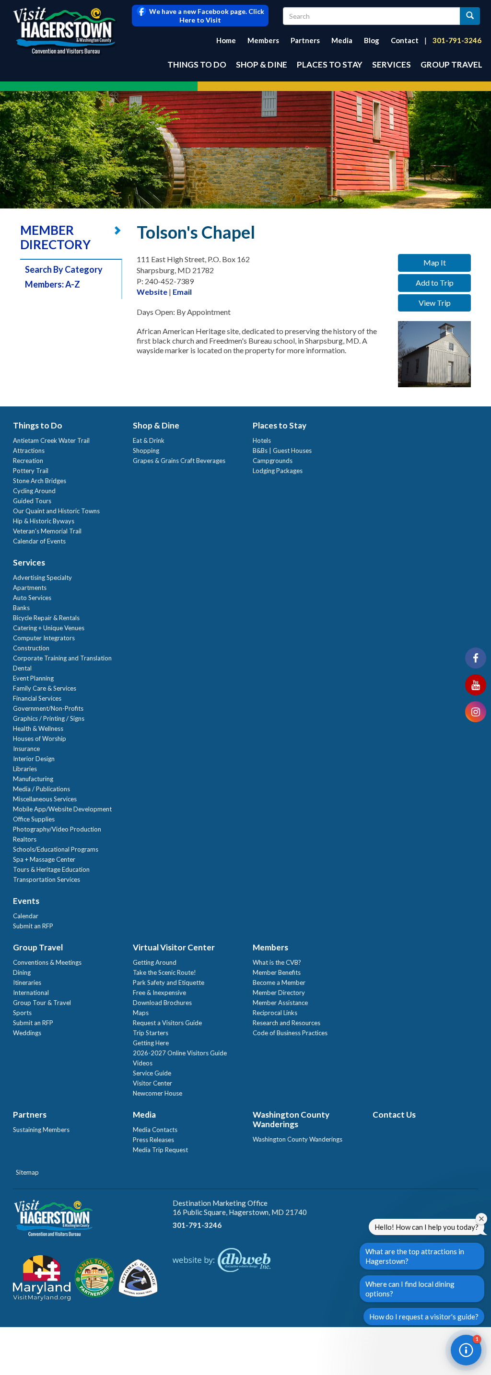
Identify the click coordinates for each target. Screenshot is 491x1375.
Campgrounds (272, 460)
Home (226, 40)
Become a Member (279, 982)
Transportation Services (46, 879)
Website (152, 291)
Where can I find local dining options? (410, 1289)
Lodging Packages (278, 470)
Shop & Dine (261, 64)
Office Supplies (34, 819)
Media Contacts (155, 1129)
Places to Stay (329, 64)
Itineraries (27, 982)
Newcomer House (157, 1093)
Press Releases (153, 1140)
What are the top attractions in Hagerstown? (414, 1256)
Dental (22, 668)
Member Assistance (280, 1002)
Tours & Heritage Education (51, 869)
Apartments (30, 587)
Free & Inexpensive (159, 992)
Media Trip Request (160, 1150)
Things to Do (196, 64)
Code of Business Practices (290, 1033)
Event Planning (33, 678)
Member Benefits (277, 972)
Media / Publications (41, 789)
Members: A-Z (52, 284)
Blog (371, 40)
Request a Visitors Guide (167, 1023)
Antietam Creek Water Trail (51, 440)
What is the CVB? (277, 962)
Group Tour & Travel (42, 1002)
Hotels (262, 440)
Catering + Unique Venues (48, 628)
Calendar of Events (39, 541)
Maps (141, 1013)
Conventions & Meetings (47, 962)
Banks (21, 608)
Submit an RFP (33, 926)
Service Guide (152, 1073)
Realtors (24, 839)
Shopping (146, 450)
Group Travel (451, 64)
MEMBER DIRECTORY (55, 237)
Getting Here (151, 1043)
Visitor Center (152, 1083)
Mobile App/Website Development (62, 809)
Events (26, 901)
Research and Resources (286, 1023)
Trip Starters (150, 1033)
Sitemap (27, 1172)
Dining (22, 972)
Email (182, 291)
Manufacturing (33, 779)
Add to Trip (435, 282)
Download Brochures (162, 1002)
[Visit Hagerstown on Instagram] (475, 711)
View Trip (435, 302)
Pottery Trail (30, 470)
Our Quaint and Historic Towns (56, 511)
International (31, 992)
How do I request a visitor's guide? (424, 1316)
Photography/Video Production (57, 829)
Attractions (29, 450)
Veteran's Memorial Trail (47, 531)
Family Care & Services (44, 688)
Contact (405, 40)
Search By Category (64, 269)
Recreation (28, 460)
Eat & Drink (148, 440)
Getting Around (154, 962)
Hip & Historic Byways (43, 521)
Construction (31, 648)
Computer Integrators (44, 638)
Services (391, 64)
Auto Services (32, 597)
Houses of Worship (39, 738)
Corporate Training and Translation (62, 658)
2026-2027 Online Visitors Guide (180, 1053)
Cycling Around (34, 491)
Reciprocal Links (275, 1013)
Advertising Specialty (42, 577)
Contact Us (394, 1114)
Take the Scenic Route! (164, 972)
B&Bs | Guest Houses (282, 450)
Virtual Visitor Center (174, 947)
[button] (466, 1350)
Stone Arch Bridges (39, 481)
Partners (305, 40)
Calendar (25, 916)
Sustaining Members (41, 1129)
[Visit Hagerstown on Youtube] (475, 684)
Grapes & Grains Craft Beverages (179, 460)
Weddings (27, 1033)
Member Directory (279, 992)
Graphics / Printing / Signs (48, 718)
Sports (22, 1013)
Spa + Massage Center (44, 859)
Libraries (25, 769)
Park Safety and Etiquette (168, 982)
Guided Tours (32, 501)
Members (263, 40)
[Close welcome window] (481, 1219)
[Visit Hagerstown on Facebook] (475, 658)
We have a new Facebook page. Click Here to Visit (205, 15)
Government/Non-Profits (48, 708)
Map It (434, 262)
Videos (142, 1063)
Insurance (26, 748)
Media (341, 40)
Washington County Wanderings (291, 1119)
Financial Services (37, 698)
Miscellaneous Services (45, 799)
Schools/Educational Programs (55, 849)
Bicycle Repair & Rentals (46, 618)
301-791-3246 (457, 40)
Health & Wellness (38, 728)
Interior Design (34, 759)
